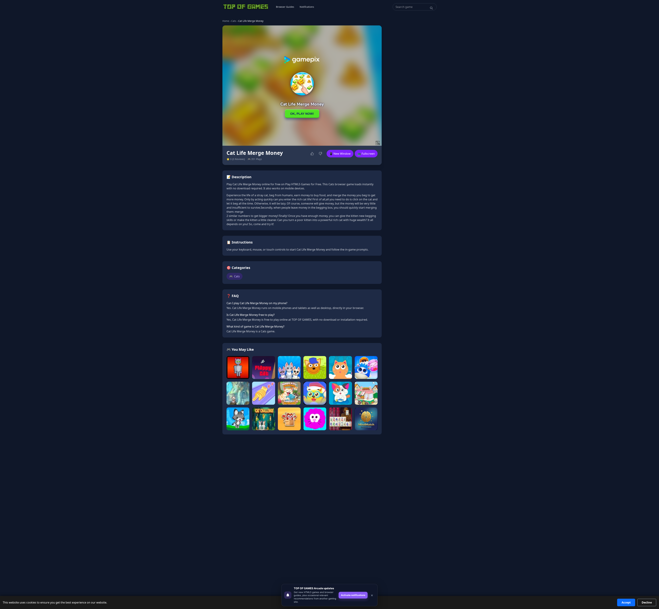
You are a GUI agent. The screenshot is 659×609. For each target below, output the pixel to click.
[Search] (431, 8)
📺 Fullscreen (366, 154)
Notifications (307, 6)
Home (225, 21)
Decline (647, 602)
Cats (233, 21)
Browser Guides (285, 6)
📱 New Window (340, 154)
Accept (626, 602)
